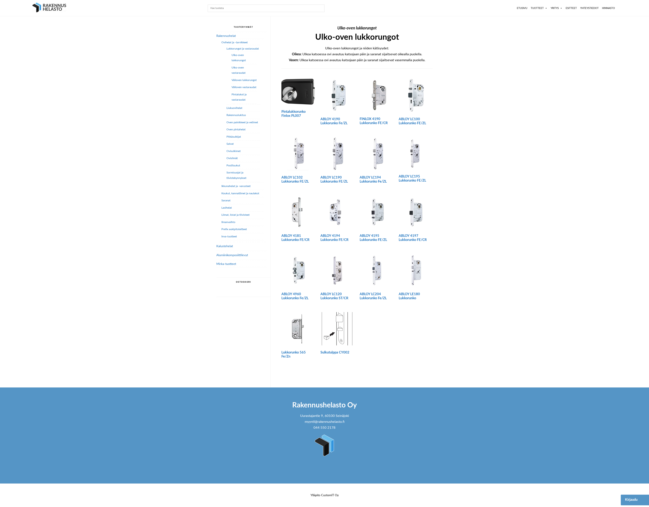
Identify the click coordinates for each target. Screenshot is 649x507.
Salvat (230, 144)
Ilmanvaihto (228, 222)
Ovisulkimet (233, 151)
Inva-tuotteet (229, 236)
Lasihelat (226, 207)
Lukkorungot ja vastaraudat (242, 48)
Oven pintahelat (236, 129)
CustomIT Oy (330, 495)
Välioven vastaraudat (244, 87)
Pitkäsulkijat (233, 136)
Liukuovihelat (234, 108)
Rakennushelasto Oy (49, 8)
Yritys (555, 8)
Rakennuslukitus (236, 115)
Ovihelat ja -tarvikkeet (234, 42)
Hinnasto (608, 8)
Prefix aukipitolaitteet (234, 229)
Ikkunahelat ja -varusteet (236, 186)
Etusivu (522, 8)
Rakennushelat (226, 36)
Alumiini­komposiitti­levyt (232, 255)
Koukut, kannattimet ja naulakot (240, 193)
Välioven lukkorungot (244, 80)
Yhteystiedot (589, 8)
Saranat (226, 200)
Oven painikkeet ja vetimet (242, 122)
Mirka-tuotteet (226, 264)
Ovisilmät (232, 158)
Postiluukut (233, 165)
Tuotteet (537, 8)
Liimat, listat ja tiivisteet (235, 215)
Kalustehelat (224, 246)
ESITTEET (571, 8)
